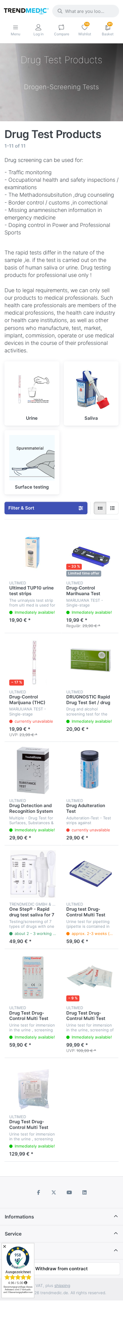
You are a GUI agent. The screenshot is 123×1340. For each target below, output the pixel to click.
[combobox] (85, 11)
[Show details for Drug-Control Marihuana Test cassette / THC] (90, 553)
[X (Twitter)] (53, 1192)
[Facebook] (38, 1192)
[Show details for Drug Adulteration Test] (90, 770)
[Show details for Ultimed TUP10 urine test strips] (33, 553)
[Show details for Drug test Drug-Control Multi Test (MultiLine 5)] (90, 874)
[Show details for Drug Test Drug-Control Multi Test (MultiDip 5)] (33, 977)
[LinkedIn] (84, 1192)
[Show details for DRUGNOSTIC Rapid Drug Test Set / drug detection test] (90, 662)
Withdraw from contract (61, 1268)
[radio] (100, 508)
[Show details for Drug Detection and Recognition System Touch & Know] (33, 770)
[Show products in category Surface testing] (32, 457)
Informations (19, 1217)
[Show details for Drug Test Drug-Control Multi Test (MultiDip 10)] (90, 977)
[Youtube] (69, 1192)
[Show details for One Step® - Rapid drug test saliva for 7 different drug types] (33, 874)
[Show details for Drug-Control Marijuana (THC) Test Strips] (33, 662)
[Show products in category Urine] (32, 389)
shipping (62, 1285)
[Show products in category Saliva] (91, 389)
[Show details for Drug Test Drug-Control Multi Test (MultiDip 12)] (33, 1086)
